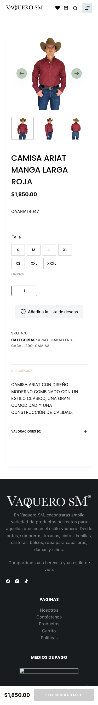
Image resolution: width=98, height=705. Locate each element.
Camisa (42, 346)
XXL (34, 263)
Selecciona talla (63, 695)
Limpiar (17, 274)
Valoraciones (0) (26, 431)
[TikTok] (26, 581)
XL (65, 250)
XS (18, 263)
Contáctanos (49, 616)
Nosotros (49, 610)
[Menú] (87, 8)
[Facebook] (8, 581)
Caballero (61, 340)
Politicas (49, 637)
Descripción (22, 371)
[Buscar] (75, 8)
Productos (49, 623)
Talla (16, 236)
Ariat (43, 340)
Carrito (49, 630)
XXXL (51, 263)
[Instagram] (17, 581)
